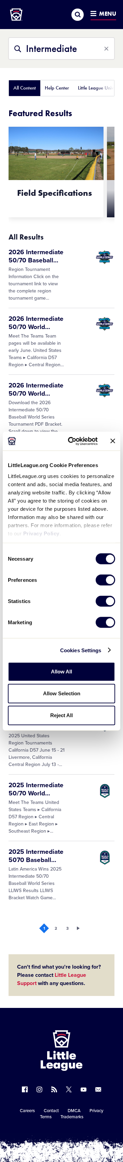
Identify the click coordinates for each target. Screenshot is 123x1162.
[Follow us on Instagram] (39, 1089)
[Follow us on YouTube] (83, 1089)
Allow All (61, 671)
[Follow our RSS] (54, 1089)
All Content (24, 87)
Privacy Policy (41, 533)
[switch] (105, 580)
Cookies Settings (80, 650)
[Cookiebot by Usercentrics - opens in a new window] (72, 441)
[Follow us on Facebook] (25, 1089)
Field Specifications (54, 193)
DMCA (74, 1110)
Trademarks (71, 1117)
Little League (85, 1134)
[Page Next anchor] (79, 928)
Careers (27, 1110)
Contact (51, 1110)
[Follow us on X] (69, 1089)
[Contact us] (98, 1089)
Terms (46, 1117)
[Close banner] (112, 441)
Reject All (61, 715)
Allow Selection (61, 693)
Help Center (57, 87)
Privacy (96, 1110)
